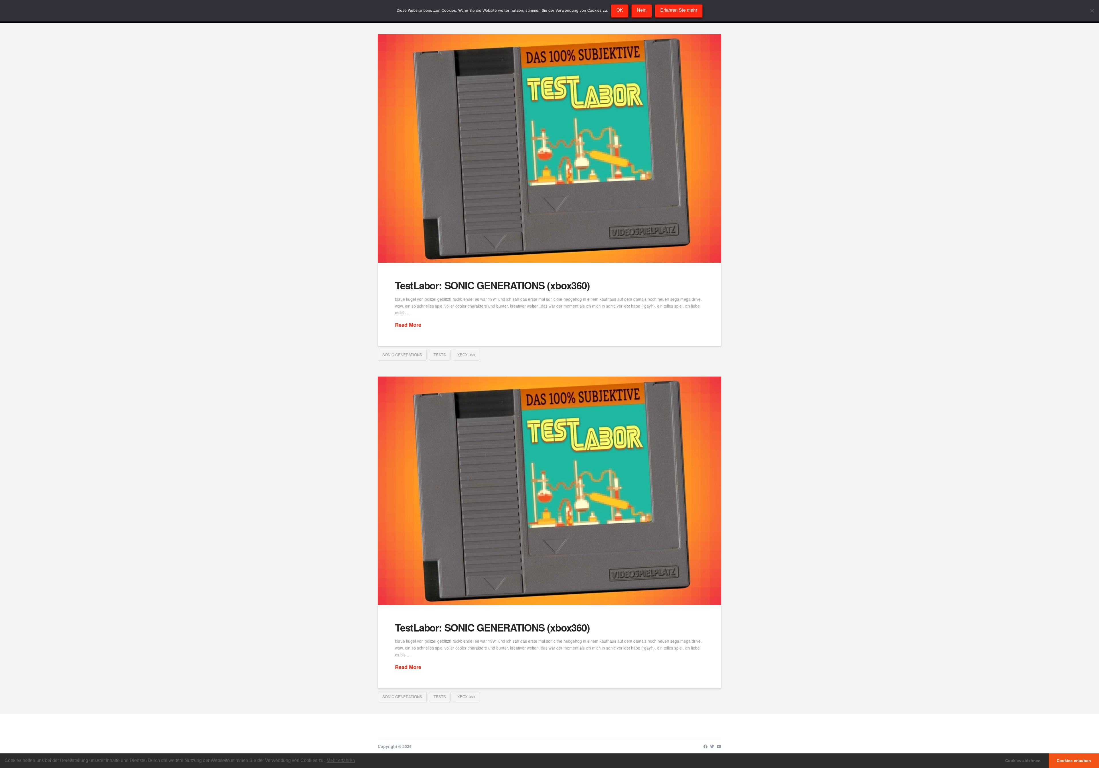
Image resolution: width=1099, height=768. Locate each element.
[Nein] (1092, 10)
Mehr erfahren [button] (341, 760)
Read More (408, 324)
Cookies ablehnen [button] (1023, 760)
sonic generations (402, 354)
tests (440, 354)
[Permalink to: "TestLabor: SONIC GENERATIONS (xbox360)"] (549, 148)
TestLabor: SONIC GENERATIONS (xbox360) (492, 285)
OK (619, 10)
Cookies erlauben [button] (1074, 760)
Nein (642, 10)
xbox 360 (466, 354)
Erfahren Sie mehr (678, 10)
